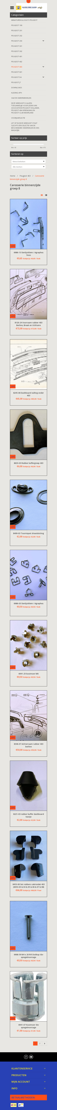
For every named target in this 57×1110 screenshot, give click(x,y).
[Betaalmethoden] (14, 1105)
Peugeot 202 (16, 35)
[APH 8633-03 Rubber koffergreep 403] (28, 435)
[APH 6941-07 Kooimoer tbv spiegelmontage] (28, 996)
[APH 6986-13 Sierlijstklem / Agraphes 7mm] (28, 224)
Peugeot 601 (16, 72)
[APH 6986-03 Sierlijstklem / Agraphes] (28, 575)
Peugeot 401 (16, 56)
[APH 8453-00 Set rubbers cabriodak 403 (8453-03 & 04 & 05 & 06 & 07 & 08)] (28, 856)
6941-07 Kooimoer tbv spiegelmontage (28, 1026)
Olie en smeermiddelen (21, 98)
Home (12, 176)
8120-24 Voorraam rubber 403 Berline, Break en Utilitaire (28, 323)
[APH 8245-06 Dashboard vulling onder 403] (28, 364)
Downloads (16, 87)
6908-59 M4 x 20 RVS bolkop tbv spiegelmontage (28, 955)
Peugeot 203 (16, 41)
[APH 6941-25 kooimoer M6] (28, 645)
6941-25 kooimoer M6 (28, 673)
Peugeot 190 (16, 25)
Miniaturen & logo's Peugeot (24, 20)
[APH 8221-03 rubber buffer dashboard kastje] (28, 786)
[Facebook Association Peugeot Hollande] (26, 1057)
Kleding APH (16, 93)
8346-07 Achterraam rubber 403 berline (28, 745)
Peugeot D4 (16, 77)
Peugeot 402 (16, 61)
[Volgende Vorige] (44, 1043)
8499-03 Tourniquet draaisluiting (28, 533)
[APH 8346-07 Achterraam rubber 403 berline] (28, 716)
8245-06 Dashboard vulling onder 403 (28, 394)
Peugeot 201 (16, 30)
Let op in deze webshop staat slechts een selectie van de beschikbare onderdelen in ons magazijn (25, 126)
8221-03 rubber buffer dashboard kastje (28, 815)
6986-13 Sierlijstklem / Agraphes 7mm (28, 253)
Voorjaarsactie (18, 118)
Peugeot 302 (16, 51)
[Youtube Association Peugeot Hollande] (31, 1057)
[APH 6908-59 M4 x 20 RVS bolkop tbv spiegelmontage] (28, 926)
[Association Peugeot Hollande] (32, 7)
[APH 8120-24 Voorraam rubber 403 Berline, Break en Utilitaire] (28, 294)
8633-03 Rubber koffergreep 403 (28, 463)
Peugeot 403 (16, 67)
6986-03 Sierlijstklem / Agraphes (28, 603)
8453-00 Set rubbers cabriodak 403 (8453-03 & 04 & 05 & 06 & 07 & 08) (29, 885)
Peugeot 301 (16, 46)
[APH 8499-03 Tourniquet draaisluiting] (28, 505)
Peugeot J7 (16, 82)
